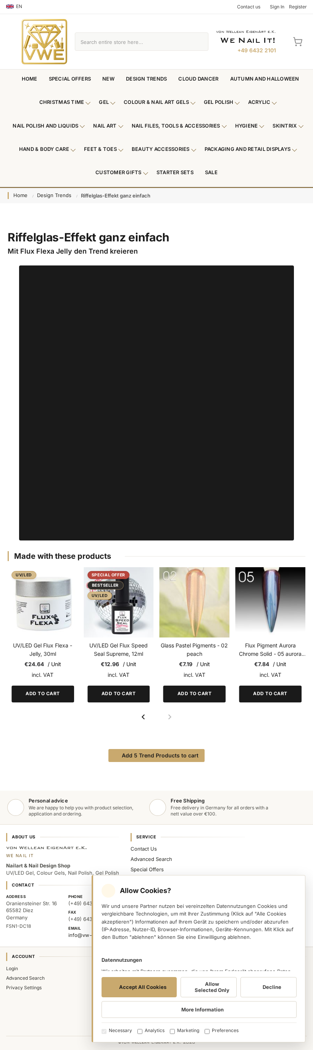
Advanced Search (151, 859)
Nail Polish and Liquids (45, 126)
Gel (104, 102)
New (108, 79)
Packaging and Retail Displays (248, 149)
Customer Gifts (118, 172)
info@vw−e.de (85, 935)
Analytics (155, 1030)
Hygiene (246, 126)
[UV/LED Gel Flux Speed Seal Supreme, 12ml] (119, 602)
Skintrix (285, 126)
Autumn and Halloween (264, 79)
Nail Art (104, 126)
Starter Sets (175, 172)
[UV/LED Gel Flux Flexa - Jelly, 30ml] (43, 602)
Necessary (120, 1030)
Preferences (225, 1030)
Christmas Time (61, 102)
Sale (211, 172)
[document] (198, 958)
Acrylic (259, 102)
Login (12, 968)
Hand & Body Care (44, 149)
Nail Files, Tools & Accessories (176, 126)
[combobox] (132, 41)
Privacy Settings (24, 987)
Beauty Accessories (161, 149)
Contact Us (144, 849)
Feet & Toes (100, 149)
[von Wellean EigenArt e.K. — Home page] (44, 42)
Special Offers (70, 79)
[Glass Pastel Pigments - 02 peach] (195, 602)
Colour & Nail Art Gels (156, 102)
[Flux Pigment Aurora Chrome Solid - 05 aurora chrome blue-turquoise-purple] (270, 602)
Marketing (188, 1030)
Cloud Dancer (198, 79)
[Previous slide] (143, 717)
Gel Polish (219, 102)
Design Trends (146, 79)
